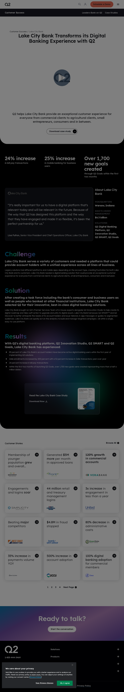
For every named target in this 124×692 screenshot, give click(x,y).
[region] (39, 675)
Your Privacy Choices (44, 683)
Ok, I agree (65, 683)
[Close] (72, 665)
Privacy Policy (35, 677)
